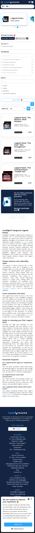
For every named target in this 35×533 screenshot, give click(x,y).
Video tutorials (17, 486)
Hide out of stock (8, 46)
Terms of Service (17, 455)
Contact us (17, 472)
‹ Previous (12, 217)
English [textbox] (18, 429)
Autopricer (17, 447)
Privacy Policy (17, 459)
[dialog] (17, 514)
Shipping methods (17, 468)
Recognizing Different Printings (17, 482)
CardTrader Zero (16, 437)
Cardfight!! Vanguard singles (11, 288)
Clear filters (17, 100)
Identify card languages (17, 480)
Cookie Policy (17, 461)
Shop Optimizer (17, 445)
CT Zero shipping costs (17, 439)
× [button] (31, 499)
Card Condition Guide (17, 478)
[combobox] (17, 429)
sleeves (12, 315)
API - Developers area (17, 449)
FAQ (17, 470)
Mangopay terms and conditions (17, 464)
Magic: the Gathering (17, 494)
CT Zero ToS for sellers (17, 457)
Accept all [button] (18, 524)
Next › (24, 217)
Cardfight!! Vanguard (17, 492)
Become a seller (17, 441)
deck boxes (29, 315)
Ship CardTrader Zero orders (17, 484)
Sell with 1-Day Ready (17, 443)
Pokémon (17, 496)
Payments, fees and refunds (17, 466)
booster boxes (7, 394)
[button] (3, 19)
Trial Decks (24, 242)
